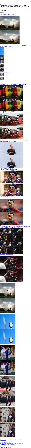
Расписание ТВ (2, 443)
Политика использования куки (11, 444)
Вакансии (11, 443)
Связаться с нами (7, 443)
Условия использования (16, 443)
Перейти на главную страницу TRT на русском (7, 14)
